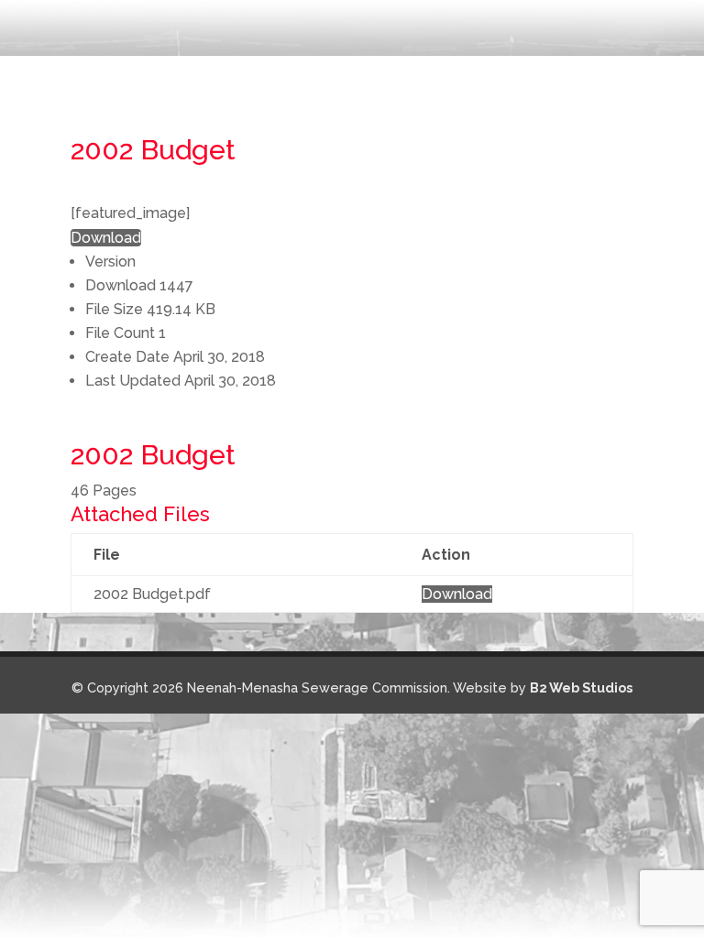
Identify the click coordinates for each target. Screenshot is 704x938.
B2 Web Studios (581, 687)
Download (106, 237)
